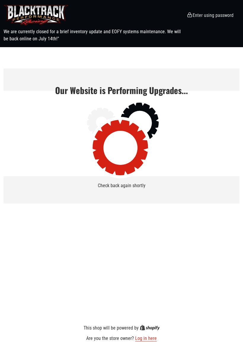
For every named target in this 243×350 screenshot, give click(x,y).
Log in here (146, 338)
